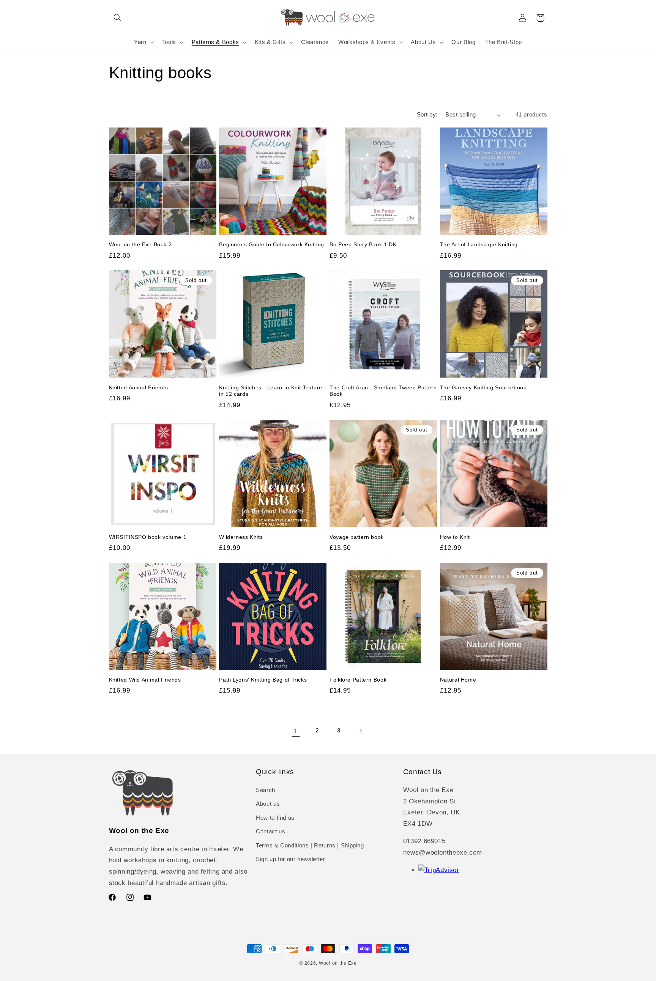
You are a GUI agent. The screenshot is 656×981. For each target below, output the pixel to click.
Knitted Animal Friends (138, 388)
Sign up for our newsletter (290, 859)
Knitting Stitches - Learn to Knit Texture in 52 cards (270, 391)
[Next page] (360, 731)
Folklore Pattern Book (358, 680)
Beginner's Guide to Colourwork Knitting (271, 244)
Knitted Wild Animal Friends (145, 680)
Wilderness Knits (241, 537)
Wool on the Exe (338, 963)
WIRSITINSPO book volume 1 (148, 537)
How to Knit (455, 537)
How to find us (275, 818)
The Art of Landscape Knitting (479, 244)
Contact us (270, 831)
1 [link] (296, 731)
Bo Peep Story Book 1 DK (363, 244)
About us (268, 804)
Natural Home (458, 680)
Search (265, 790)
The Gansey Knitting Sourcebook (483, 388)
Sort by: (427, 115)
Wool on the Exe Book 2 (140, 244)
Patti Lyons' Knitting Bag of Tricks (263, 680)
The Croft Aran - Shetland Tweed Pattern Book (383, 391)
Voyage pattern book (357, 537)
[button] (117, 18)
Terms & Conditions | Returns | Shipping (310, 845)
